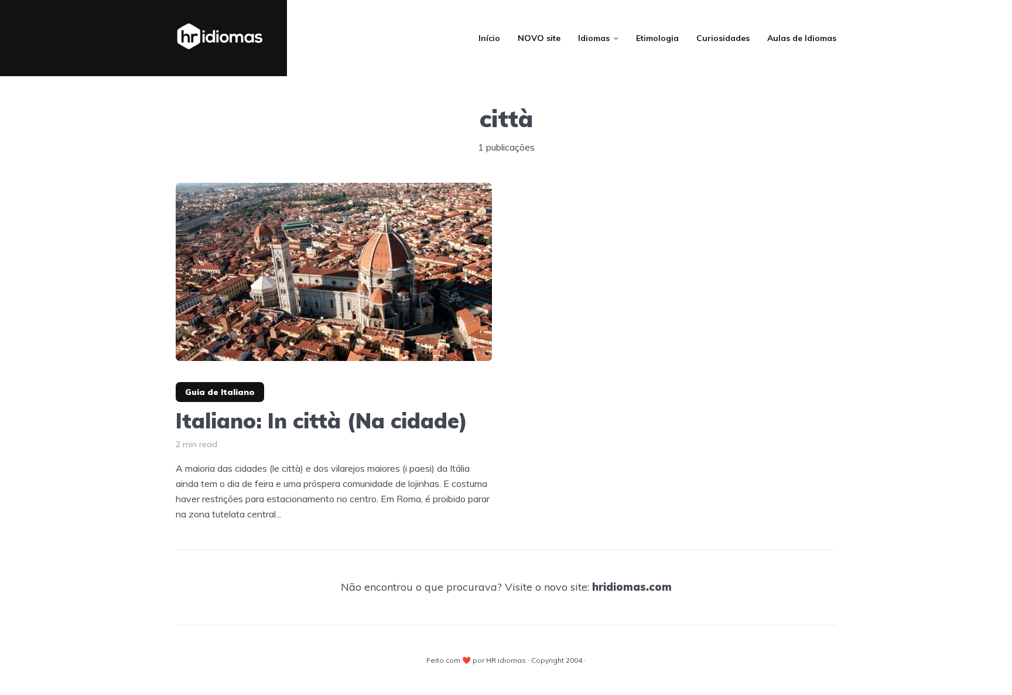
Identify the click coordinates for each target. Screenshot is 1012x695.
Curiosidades (723, 38)
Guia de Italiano (220, 392)
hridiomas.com (632, 587)
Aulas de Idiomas (801, 38)
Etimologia (657, 38)
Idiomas (594, 38)
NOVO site (539, 38)
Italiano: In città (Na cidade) (321, 420)
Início (489, 38)
